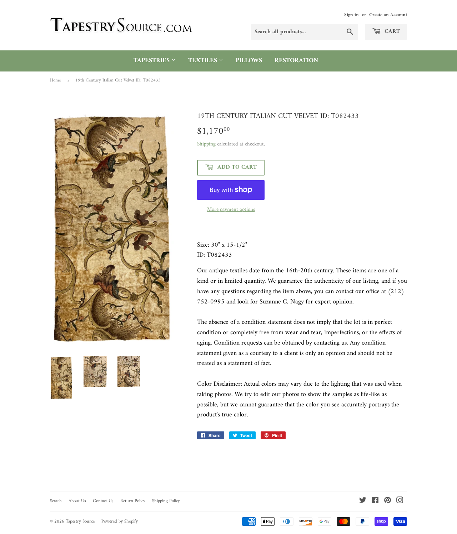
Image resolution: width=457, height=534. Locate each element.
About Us (77, 501)
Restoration (296, 60)
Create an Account (388, 15)
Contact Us (103, 501)
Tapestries (152, 60)
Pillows (249, 60)
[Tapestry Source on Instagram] (399, 501)
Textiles (203, 60)
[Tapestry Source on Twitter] (362, 501)
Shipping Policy (166, 501)
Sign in (351, 15)
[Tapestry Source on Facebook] (375, 501)
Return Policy (132, 501)
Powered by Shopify (119, 521)
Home (55, 80)
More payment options (231, 210)
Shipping (206, 144)
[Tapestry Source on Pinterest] (387, 501)
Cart (391, 31)
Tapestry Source (80, 521)
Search (56, 501)
